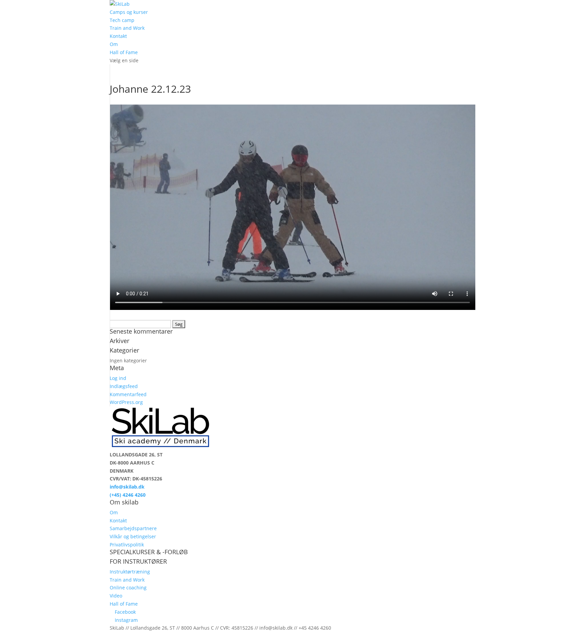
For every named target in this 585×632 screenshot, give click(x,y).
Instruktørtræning (130, 571)
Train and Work (127, 28)
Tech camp (122, 20)
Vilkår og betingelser (133, 536)
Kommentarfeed (128, 394)
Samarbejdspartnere (133, 528)
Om (114, 44)
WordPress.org (126, 402)
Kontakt (118, 36)
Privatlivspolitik (127, 544)
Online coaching (128, 587)
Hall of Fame (124, 52)
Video (116, 595)
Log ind (118, 378)
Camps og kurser (129, 12)
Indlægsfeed (124, 386)
